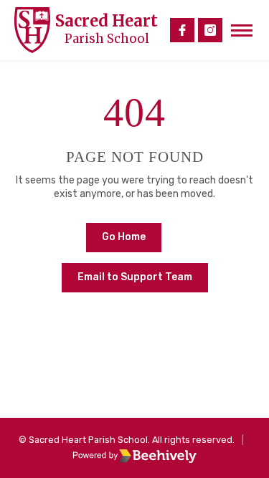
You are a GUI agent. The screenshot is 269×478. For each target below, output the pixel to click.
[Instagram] (210, 30)
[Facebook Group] (182, 30)
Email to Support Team (134, 277)
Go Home (124, 237)
